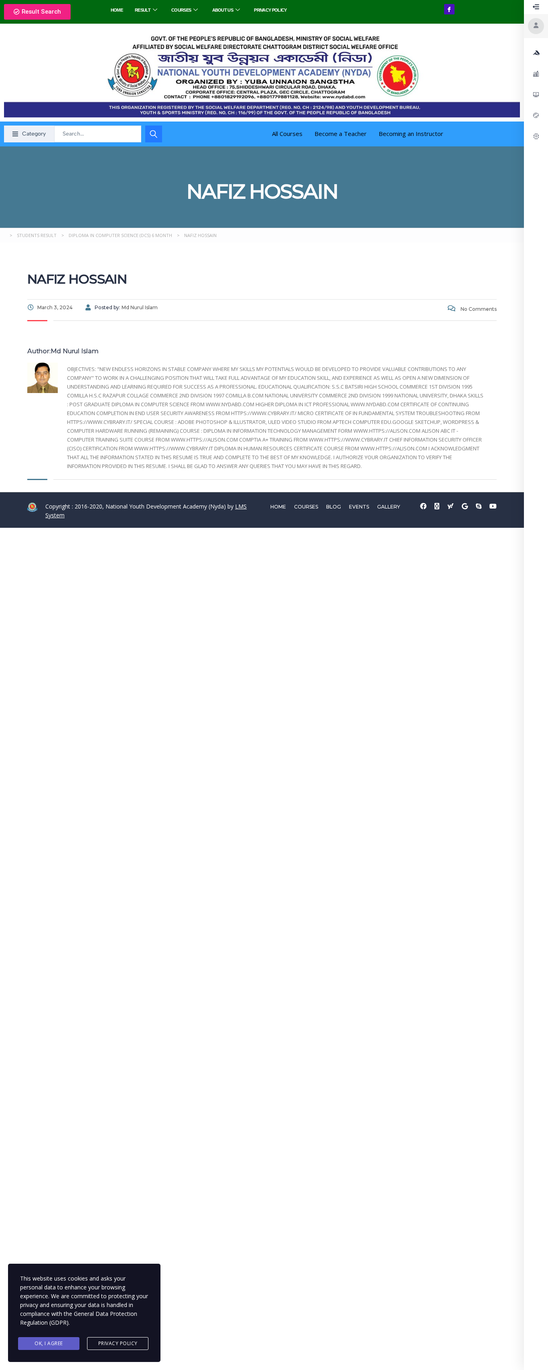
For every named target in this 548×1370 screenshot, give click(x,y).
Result (142, 10)
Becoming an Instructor (411, 134)
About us (222, 10)
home (278, 507)
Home (117, 10)
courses (306, 507)
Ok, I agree (49, 1343)
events (359, 507)
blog (333, 507)
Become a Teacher (341, 134)
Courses (181, 10)
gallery (388, 507)
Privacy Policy (270, 10)
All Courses (287, 134)
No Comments (478, 309)
